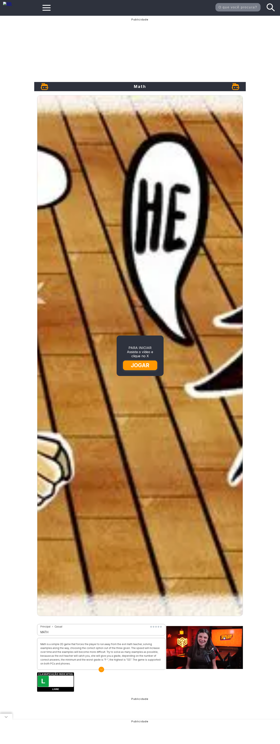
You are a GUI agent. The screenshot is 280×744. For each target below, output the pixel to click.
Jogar (140, 365)
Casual (58, 626)
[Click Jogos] (10, 5)
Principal (45, 626)
